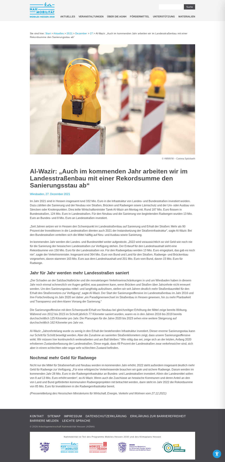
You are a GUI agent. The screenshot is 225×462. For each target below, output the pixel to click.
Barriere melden (44, 420)
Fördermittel (139, 16)
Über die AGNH (116, 16)
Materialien (186, 16)
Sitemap (54, 416)
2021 (69, 33)
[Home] (42, 10)
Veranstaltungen (91, 16)
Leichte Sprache (76, 420)
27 (91, 33)
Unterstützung (164, 16)
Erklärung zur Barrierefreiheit (158, 416)
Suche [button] (189, 7)
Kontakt (37, 416)
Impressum (73, 416)
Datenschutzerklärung (106, 416)
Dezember (81, 33)
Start (48, 33)
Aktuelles (67, 16)
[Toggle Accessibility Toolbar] (216, 453)
